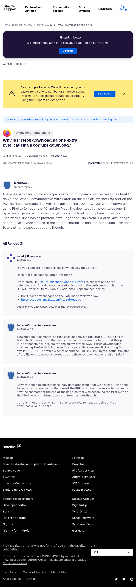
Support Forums (22, 24)
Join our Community (17, 483)
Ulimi (94, 545)
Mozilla (12, 447)
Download (79, 464)
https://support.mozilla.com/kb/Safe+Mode (51, 299)
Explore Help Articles (33, 9)
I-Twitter (9, 477)
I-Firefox (39, 24)
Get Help (78, 530)
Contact (31, 578)
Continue (68, 50)
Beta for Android (14, 518)
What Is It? (79, 511)
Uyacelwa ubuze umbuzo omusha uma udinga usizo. (90, 119)
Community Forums (61, 9)
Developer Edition (15, 505)
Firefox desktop (83, 470)
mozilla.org (10, 572)
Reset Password (83, 518)
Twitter (116, 579)
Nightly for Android (16, 530)
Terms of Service (34, 572)
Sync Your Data (82, 524)
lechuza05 (21, 183)
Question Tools (12, 63)
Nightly (8, 524)
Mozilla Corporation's (24, 545)
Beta (6, 511)
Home (6, 24)
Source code (11, 470)
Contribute (105, 9)
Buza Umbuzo (84, 9)
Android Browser (83, 477)
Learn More (104, 93)
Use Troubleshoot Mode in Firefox (61, 282)
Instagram (131, 579)
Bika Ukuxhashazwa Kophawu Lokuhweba (31, 464)
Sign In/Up (123, 8)
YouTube (124, 579)
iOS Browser (80, 483)
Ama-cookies (12, 578)
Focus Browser (82, 489)
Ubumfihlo (58, 572)
